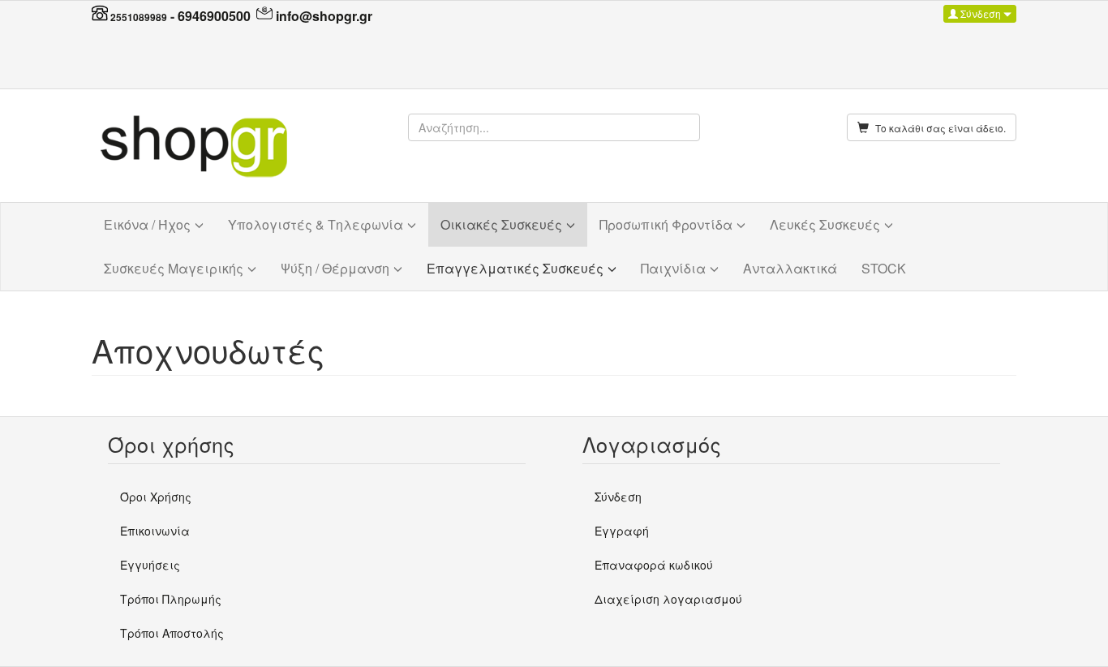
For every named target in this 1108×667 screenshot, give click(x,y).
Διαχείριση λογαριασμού (668, 599)
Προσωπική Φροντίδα (665, 224)
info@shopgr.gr (324, 15)
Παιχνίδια (673, 268)
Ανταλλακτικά (790, 268)
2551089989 (138, 17)
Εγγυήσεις (150, 565)
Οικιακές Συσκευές (501, 224)
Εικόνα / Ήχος (147, 224)
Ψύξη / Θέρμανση (335, 268)
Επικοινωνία (155, 531)
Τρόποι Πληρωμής (170, 599)
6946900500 (214, 15)
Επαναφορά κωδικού (654, 565)
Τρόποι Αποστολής (172, 633)
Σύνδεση (980, 13)
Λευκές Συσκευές (825, 224)
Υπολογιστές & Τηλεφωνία (315, 224)
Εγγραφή (622, 531)
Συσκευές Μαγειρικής (173, 268)
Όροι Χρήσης (155, 496)
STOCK (883, 268)
